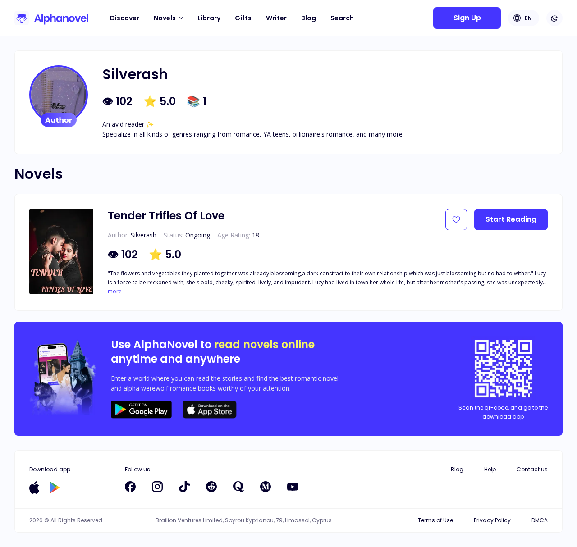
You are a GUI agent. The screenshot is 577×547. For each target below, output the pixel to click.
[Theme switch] (554, 18)
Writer (276, 18)
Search (342, 18)
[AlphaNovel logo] (51, 18)
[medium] (265, 486)
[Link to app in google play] (55, 487)
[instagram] (157, 486)
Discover (124, 18)
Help (490, 469)
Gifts (243, 18)
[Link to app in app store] (34, 487)
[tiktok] (184, 486)
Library (208, 18)
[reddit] (211, 486)
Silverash (143, 235)
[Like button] (456, 219)
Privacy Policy (492, 520)
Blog (308, 18)
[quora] (238, 486)
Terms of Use (435, 520)
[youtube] (292, 486)
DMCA (539, 520)
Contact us (532, 469)
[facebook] (130, 486)
